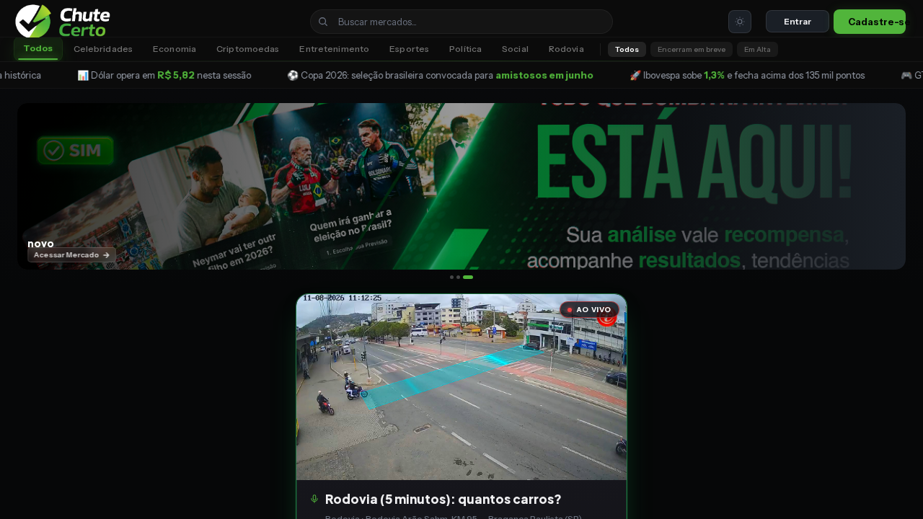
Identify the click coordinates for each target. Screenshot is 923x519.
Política (465, 48)
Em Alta (757, 49)
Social (515, 48)
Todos (38, 48)
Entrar (797, 21)
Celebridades (103, 48)
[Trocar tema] (739, 21)
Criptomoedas (247, 48)
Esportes (409, 48)
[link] (69, 21)
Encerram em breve (691, 49)
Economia (174, 48)
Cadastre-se (877, 21)
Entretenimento (334, 48)
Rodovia (566, 48)
